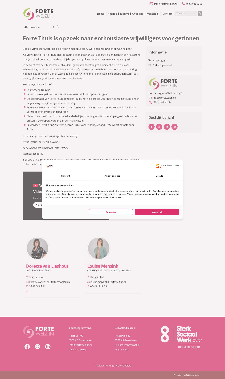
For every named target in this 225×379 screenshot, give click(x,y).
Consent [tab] (65, 176)
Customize (111, 212)
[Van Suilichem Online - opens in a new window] (167, 166)
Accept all (157, 212)
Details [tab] (159, 176)
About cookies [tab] (112, 176)
